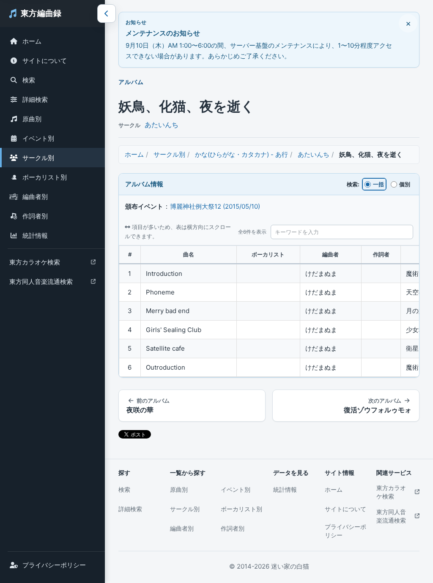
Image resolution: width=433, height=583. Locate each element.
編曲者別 (35, 197)
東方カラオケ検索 (34, 264)
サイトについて (44, 61)
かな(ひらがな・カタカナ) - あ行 (241, 154)
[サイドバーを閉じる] (106, 13)
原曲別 (31, 119)
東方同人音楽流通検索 (41, 284)
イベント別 (38, 138)
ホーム (31, 41)
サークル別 (38, 158)
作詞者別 (35, 216)
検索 (28, 80)
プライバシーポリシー (54, 565)
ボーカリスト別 (44, 177)
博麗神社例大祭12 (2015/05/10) (215, 206)
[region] (269, 311)
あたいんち (161, 124)
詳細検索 (35, 99)
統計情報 (35, 236)
